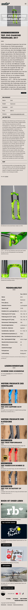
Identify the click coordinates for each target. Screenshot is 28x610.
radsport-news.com (7, 588)
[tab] (14, 97)
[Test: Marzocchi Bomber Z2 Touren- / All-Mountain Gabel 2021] (14, 455)
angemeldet (8, 373)
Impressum (9, 604)
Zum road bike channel (8, 522)
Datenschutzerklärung (18, 604)
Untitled (6, 176)
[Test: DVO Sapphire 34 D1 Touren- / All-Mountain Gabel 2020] (14, 396)
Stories (8, 598)
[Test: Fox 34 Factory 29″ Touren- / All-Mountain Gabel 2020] (14, 478)
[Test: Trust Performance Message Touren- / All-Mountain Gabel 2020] (14, 432)
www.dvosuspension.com (17, 114)
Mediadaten (3, 604)
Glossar (15, 598)
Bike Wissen (23, 598)
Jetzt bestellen (6, 545)
